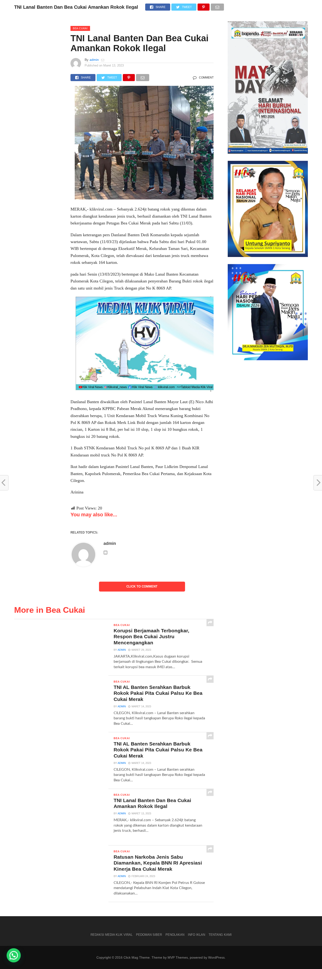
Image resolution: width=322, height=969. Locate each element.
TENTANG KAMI (220, 934)
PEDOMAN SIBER (149, 934)
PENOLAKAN (174, 934)
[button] (14, 955)
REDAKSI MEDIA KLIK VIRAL (111, 934)
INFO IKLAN (196, 934)
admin (94, 60)
